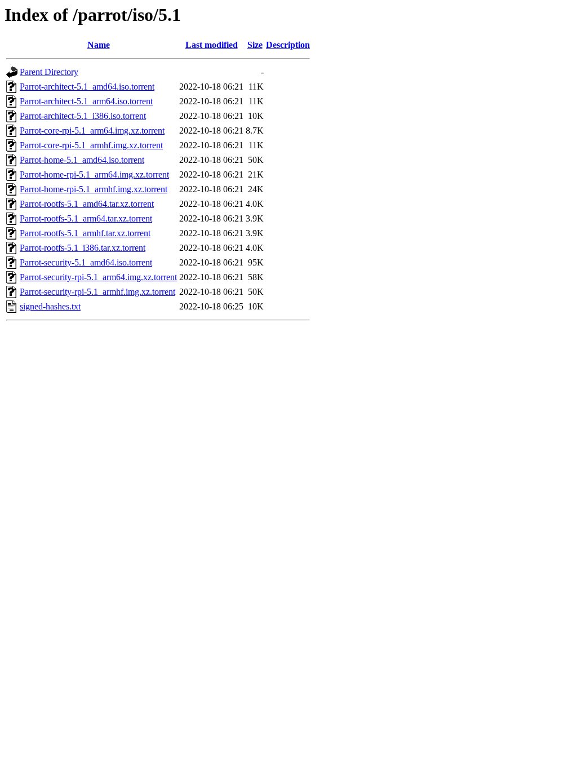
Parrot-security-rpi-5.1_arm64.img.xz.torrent (98, 277)
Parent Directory (49, 72)
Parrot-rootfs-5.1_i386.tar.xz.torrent (82, 248)
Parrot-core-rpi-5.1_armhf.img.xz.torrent (91, 145)
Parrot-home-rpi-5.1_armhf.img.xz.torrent (93, 189)
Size (255, 45)
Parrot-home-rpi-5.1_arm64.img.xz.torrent (94, 174)
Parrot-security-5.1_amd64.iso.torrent (86, 262)
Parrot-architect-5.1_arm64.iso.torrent (86, 101)
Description (288, 45)
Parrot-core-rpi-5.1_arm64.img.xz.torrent (92, 130)
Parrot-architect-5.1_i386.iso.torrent (83, 116)
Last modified (211, 45)
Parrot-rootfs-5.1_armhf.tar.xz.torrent (85, 233)
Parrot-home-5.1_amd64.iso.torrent (82, 160)
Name (98, 45)
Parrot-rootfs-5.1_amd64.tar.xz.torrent (87, 204)
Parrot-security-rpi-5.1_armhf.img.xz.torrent (97, 292)
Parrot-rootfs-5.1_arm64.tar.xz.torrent (86, 218)
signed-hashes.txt (50, 306)
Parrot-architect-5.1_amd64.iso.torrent (87, 86)
